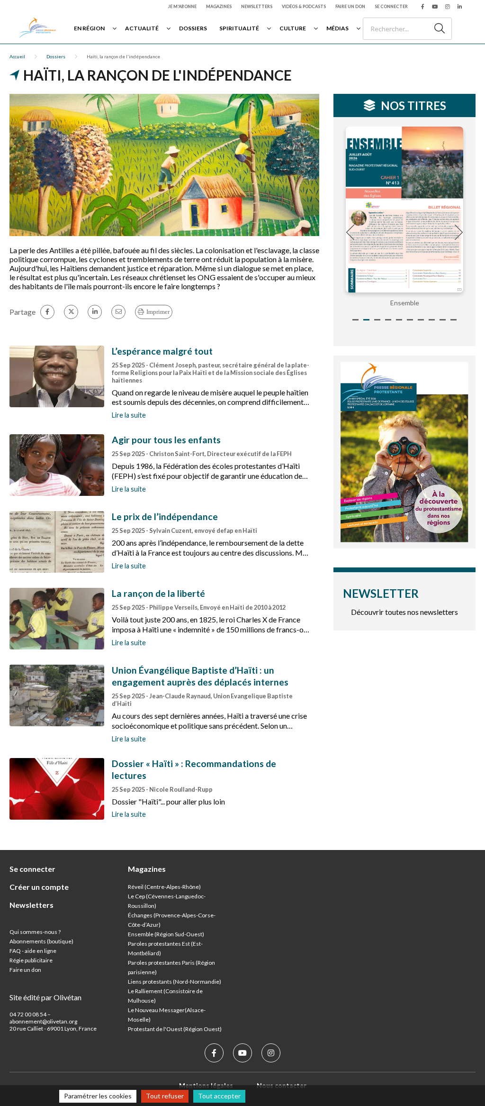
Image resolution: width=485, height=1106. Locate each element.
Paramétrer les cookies (98, 1096)
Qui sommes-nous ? (35, 931)
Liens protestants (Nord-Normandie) (174, 981)
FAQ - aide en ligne (32, 950)
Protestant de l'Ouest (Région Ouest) (175, 1029)
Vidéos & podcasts (304, 6)
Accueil (17, 56)
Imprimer (158, 312)
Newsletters (256, 6)
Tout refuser (165, 1096)
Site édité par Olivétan (45, 997)
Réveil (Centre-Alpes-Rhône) (164, 886)
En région (89, 28)
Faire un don (350, 6)
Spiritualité (239, 28)
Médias (337, 28)
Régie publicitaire (31, 960)
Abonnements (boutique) (41, 941)
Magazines (219, 6)
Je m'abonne (182, 6)
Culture (292, 28)
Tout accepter (219, 1096)
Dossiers (193, 28)
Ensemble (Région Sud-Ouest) (166, 934)
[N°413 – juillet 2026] (404, 209)
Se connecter (391, 6)
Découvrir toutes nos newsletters (404, 611)
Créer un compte (39, 886)
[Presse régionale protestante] (37, 28)
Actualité (142, 28)
